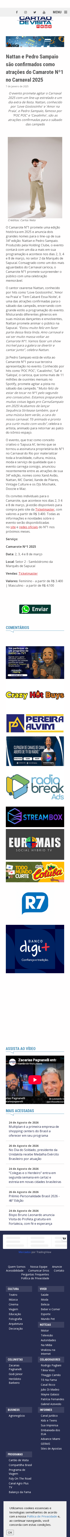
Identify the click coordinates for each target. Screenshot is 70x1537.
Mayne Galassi (50, 1394)
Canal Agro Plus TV (19, 1485)
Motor (45, 1330)
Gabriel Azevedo (51, 1404)
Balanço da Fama (20, 1492)
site (13, 527)
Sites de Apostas (51, 1448)
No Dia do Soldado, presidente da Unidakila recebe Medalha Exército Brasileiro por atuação (34, 1154)
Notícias (45, 1324)
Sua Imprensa (49, 1425)
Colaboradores (50, 1359)
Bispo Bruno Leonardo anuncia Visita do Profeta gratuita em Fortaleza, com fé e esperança (31, 1219)
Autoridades (48, 1340)
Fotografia (15, 1319)
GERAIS (45, 1443)
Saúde (45, 1295)
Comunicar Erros (38, 1270)
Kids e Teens (49, 1420)
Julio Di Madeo (50, 1389)
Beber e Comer (50, 1309)
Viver (43, 1289)
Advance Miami (50, 1439)
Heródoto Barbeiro (15, 1381)
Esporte (46, 1314)
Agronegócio (17, 1415)
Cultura (13, 1289)
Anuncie (57, 1266)
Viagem (13, 1309)
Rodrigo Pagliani (51, 1365)
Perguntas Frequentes (35, 1274)
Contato (59, 1270)
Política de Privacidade (35, 1278)
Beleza (45, 1304)
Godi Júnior (16, 1374)
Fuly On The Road (20, 1478)
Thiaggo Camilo (51, 1375)
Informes (46, 1409)
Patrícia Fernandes (52, 1399)
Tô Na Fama (49, 1380)
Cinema (13, 1304)
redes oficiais (28, 527)
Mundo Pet (48, 1319)
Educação (15, 1314)
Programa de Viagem (17, 1471)
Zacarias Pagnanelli (15, 1367)
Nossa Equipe (38, 1266)
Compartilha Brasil (20, 1465)
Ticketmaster (44, 509)
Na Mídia (46, 1345)
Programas (15, 1454)
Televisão (47, 1335)
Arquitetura (16, 1324)
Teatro (13, 1295)
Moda (44, 1299)
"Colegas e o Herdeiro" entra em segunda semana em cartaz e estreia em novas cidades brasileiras (35, 1177)
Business (14, 1409)
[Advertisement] (35, 1010)
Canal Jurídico (49, 1415)
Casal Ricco (48, 1384)
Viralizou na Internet (48, 1352)
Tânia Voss (48, 1370)
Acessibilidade (15, 1270)
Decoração (16, 1328)
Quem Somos (16, 1266)
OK (10, 1532)
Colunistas (15, 1359)
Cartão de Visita (19, 1460)
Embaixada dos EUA (50, 1432)
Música (13, 1299)
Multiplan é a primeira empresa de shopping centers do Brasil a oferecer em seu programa (34, 1131)
